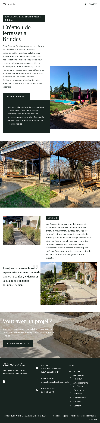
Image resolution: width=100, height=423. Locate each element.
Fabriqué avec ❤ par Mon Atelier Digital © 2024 (24, 416)
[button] (4, 174)
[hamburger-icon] (75, 3)
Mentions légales (60, 416)
